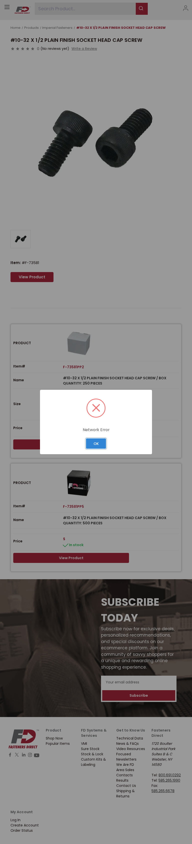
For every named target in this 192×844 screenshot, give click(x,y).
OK (96, 443)
